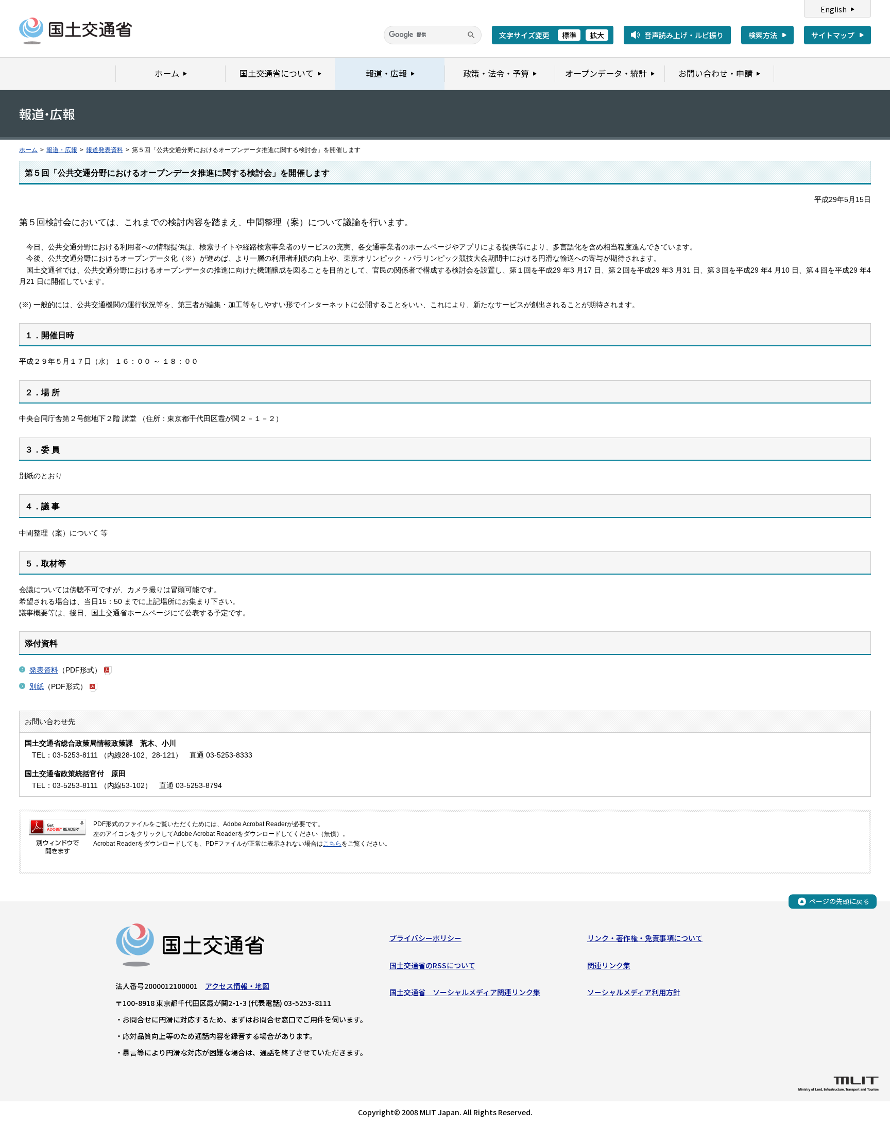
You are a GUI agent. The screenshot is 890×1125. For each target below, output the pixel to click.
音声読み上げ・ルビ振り (684, 35)
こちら (332, 843)
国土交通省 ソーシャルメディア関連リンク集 (464, 992)
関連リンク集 (608, 965)
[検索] (471, 35)
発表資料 (43, 670)
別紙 (36, 686)
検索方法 (762, 35)
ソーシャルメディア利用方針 (633, 992)
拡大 (597, 35)
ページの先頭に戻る (839, 901)
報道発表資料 (104, 150)
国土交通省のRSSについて (432, 965)
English (833, 9)
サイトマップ (832, 35)
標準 (569, 35)
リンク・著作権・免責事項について (645, 938)
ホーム (28, 150)
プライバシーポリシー (425, 938)
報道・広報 (61, 150)
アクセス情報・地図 (237, 986)
